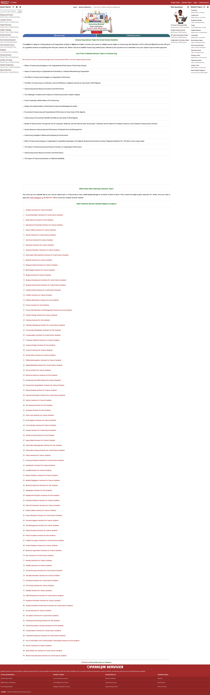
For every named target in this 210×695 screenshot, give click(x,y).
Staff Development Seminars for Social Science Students (44, 595)
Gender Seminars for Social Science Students (41, 430)
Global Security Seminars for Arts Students (40, 435)
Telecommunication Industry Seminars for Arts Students (44, 626)
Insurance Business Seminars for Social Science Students (45, 460)
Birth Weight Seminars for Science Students (40, 270)
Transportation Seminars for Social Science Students (43, 631)
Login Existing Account (111, 686)
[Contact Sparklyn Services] (105, 668)
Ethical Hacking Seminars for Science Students (41, 390)
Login (195, 2)
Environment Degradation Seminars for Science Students (45, 385)
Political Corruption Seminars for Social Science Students (45, 540)
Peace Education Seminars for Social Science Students (44, 515)
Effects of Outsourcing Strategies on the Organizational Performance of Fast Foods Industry (55, 65)
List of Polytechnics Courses (60, 682)
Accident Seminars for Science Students (39, 210)
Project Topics (175, 2)
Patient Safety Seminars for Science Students (41, 510)
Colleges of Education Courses (61, 686)
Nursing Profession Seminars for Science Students (42, 500)
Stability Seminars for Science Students (39, 590)
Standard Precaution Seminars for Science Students (43, 600)
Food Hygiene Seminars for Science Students (41, 420)
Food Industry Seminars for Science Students (41, 425)
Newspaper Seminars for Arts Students (39, 490)
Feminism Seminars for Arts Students (38, 410)
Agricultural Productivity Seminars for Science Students (44, 225)
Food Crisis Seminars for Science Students (40, 415)
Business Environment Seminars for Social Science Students (46, 285)
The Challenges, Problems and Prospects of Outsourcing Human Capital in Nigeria (52, 95)
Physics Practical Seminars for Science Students (41, 530)
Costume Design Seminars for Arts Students (40, 345)
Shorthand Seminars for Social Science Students (42, 580)
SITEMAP (3, 692)
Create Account (204, 2)
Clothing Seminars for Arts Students (38, 320)
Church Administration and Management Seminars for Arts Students (49, 310)
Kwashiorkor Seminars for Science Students (40, 465)
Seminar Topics (187, 2)
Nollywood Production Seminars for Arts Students (42, 495)
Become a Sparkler (110, 678)
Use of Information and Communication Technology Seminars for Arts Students (52, 641)
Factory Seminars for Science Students (39, 400)
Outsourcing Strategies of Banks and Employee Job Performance (46, 135)
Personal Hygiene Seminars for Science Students (42, 520)
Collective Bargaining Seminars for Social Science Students (45, 325)
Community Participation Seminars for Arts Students (43, 330)
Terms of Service (162, 686)
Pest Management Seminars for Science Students (42, 525)
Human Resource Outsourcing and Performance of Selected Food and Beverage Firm (53, 129)
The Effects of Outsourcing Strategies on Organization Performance (47, 77)
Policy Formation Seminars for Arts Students (40, 535)
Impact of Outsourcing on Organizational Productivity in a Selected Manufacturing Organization (56, 71)
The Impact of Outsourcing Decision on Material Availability (44, 158)
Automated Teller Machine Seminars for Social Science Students (47, 255)
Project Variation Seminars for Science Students (42, 545)
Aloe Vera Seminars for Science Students (39, 240)
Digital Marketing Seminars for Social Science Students (44, 365)
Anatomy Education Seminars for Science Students (43, 250)
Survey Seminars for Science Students (38, 611)
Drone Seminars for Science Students (38, 370)
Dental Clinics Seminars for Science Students (41, 355)
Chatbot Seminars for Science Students (39, 295)
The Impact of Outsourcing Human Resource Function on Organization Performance (53, 147)
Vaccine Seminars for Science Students (39, 646)
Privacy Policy (161, 682)
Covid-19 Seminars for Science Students (39, 350)
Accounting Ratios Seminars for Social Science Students (44, 215)
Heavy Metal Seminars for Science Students (40, 440)
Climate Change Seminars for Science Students (41, 315)
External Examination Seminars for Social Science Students (45, 395)
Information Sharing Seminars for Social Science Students (45, 450)
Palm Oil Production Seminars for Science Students (43, 505)
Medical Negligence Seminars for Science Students (43, 480)
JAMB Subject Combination (8, 682)
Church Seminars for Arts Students (37, 305)
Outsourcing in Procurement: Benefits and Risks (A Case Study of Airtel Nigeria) (51, 118)
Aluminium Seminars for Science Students (40, 245)
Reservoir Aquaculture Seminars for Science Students (44, 550)
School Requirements (7, 686)
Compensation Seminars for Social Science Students (43, 335)
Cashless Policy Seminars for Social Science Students (43, 290)
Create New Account (110, 682)
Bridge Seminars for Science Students (38, 275)
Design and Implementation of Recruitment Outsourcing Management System (50, 106)
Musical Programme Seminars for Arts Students (42, 485)
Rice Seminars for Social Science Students (40, 555)
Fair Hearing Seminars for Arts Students (39, 405)
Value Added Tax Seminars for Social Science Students (44, 651)
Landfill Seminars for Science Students (38, 470)
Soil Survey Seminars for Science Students (40, 585)
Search (19, 11)
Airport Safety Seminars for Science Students (41, 230)
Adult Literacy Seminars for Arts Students (39, 220)
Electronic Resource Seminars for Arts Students (41, 375)
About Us (160, 678)
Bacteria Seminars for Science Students (39, 260)
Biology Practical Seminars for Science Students (42, 265)
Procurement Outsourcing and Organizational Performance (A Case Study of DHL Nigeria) (54, 112)
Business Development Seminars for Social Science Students (46, 280)
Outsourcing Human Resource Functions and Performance (44, 89)
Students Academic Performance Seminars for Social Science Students (49, 606)
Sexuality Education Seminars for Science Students (43, 575)
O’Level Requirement (6, 678)
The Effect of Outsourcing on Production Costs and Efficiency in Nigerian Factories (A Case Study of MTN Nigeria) (62, 83)
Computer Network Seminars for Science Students (43, 340)
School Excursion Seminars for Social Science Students (44, 570)
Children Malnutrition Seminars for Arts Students (42, 300)
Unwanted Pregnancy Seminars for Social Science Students (46, 636)
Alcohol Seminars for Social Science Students (41, 235)
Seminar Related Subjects (85, 7)
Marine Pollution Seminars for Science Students (42, 475)
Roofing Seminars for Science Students (39, 560)
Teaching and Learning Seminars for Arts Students (43, 621)
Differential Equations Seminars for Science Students (43, 360)
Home (75, 7)
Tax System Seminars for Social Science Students (42, 616)
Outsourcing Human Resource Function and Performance (43, 153)
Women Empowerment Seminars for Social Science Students (46, 656)
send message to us (37, 198)
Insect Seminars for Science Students (38, 455)
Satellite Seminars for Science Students (39, 565)
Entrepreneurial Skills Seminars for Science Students (43, 380)
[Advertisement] (96, 173)
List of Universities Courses (60, 678)
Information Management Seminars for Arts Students (44, 445)
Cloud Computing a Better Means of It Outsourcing (41, 100)
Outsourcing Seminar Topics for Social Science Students (96, 40)
